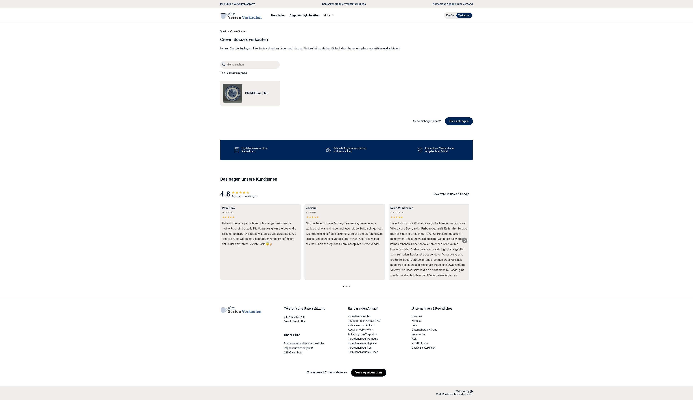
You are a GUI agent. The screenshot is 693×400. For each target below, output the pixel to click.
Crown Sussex (238, 31)
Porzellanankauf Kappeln (362, 343)
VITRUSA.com (420, 343)
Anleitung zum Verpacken (363, 334)
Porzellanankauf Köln (360, 347)
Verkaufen (464, 15)
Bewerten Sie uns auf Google (451, 194)
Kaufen (450, 15)
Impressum (418, 334)
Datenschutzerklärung (424, 329)
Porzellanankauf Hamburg (363, 338)
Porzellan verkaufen (359, 316)
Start (223, 31)
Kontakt (416, 320)
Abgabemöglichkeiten (360, 329)
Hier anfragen (458, 121)
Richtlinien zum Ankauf (361, 325)
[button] (328, 15)
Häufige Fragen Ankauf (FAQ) (364, 320)
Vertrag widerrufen (368, 372)
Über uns (417, 316)
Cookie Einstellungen (423, 347)
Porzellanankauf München (363, 352)
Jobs (414, 325)
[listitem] (250, 93)
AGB (414, 338)
